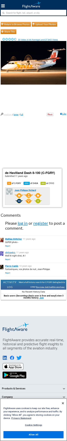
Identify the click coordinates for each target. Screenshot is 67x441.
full (21, 114)
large (16, 114)
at (48, 183)
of (31, 183)
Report (7, 246)
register (40, 223)
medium (8, 114)
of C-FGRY (14, 183)
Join (41, 298)
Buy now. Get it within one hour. (50, 287)
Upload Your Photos (45, 24)
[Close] (63, 403)
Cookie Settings (33, 425)
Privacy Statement (21, 418)
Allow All (33, 434)
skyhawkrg (10, 252)
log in (23, 223)
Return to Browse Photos (17, 24)
